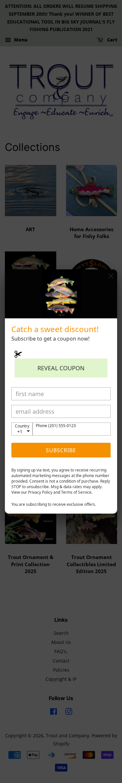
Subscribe (61, 450)
